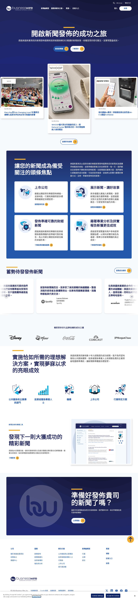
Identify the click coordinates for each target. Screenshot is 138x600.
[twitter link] (107, 591)
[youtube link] (116, 591)
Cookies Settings (97, 595)
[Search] (114, 3)
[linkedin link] (111, 590)
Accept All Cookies (113, 595)
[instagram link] (126, 590)
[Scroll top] (130, 539)
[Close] (134, 596)
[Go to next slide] (132, 297)
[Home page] (19, 8)
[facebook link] (121, 590)
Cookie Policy (36, 596)
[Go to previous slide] (6, 297)
